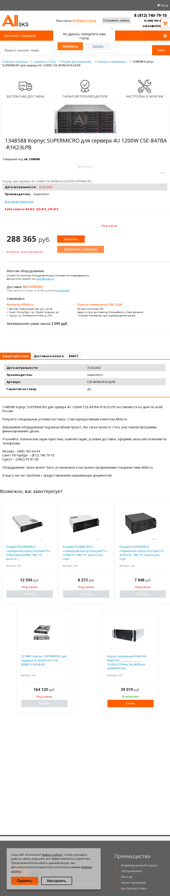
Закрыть (98, 46)
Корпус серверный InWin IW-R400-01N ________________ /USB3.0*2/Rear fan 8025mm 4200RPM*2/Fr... (127, 662)
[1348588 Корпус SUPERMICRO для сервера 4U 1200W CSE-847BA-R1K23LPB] (85, 135)
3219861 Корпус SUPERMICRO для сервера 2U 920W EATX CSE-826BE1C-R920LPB (43, 660)
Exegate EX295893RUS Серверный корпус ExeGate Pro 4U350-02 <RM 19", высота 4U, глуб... (142, 553)
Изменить (70, 46)
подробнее (62, 290)
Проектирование (133, 882)
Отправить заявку (116, 20)
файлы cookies (52, 855)
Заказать (71, 239)
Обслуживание (131, 871)
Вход (164, 5)
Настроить (56, 881)
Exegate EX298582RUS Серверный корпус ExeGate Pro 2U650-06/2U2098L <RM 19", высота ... (28, 553)
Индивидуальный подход (139, 865)
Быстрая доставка (134, 888)
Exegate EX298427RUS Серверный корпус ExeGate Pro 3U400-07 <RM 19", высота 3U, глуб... (85, 553)
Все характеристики (19, 202)
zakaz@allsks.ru (154, 26)
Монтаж (126, 877)
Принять (24, 881)
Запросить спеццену (80, 249)
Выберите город (84, 21)
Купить (130, 703)
